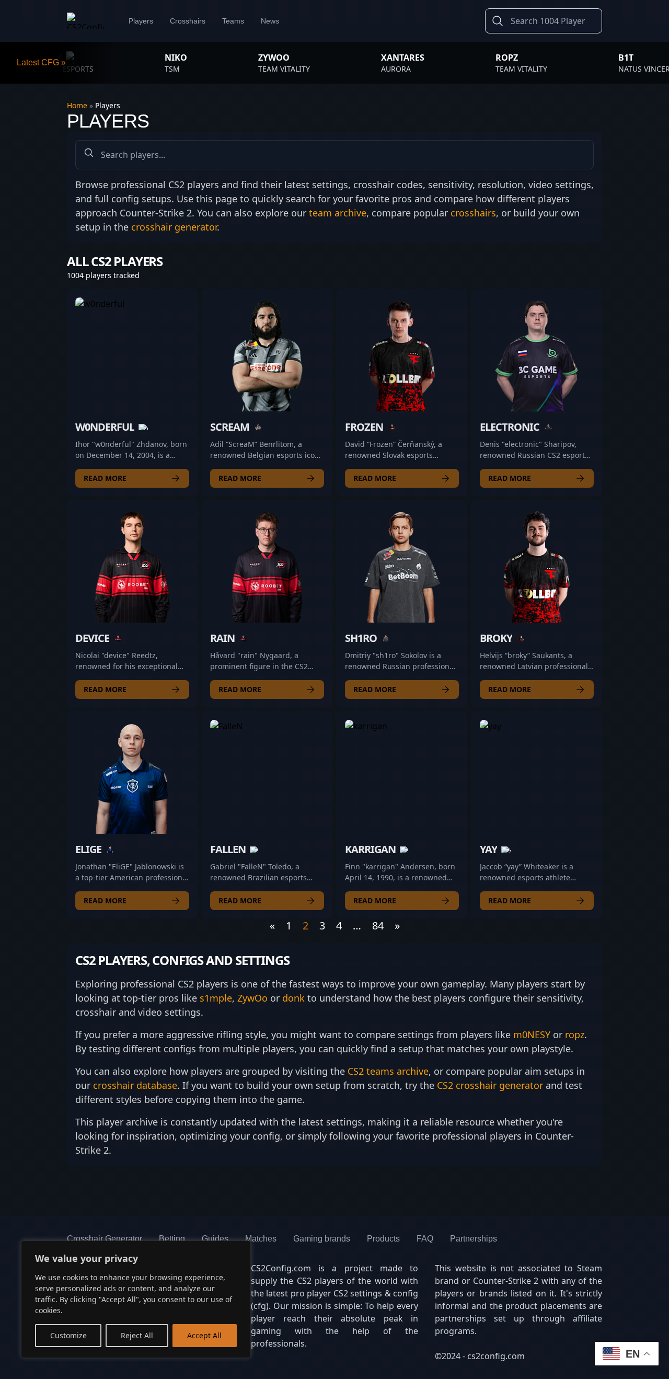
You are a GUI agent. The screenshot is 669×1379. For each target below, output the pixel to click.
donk (293, 998)
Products (383, 1238)
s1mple (216, 998)
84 (378, 925)
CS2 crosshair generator (490, 1085)
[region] (136, 1299)
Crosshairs (187, 21)
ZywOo (252, 998)
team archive (337, 212)
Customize (68, 1335)
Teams (233, 21)
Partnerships (473, 1238)
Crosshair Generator (104, 1238)
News (270, 21)
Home (78, 105)
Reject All (137, 1335)
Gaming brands (321, 1238)
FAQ (425, 1238)
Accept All (204, 1335)
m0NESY (531, 1034)
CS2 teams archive (388, 1071)
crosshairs (473, 212)
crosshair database (135, 1085)
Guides (215, 1238)
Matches (260, 1238)
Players (141, 21)
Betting (172, 1238)
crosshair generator (174, 227)
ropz (574, 1034)
